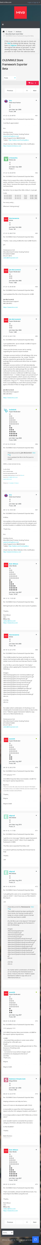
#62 (36, 173)
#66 (36, 444)
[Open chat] (35, 1239)
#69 (36, 650)
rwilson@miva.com (9, 621)
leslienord (22, 475)
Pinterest (17, 483)
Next (34, 91)
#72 (36, 886)
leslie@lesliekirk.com (13, 477)
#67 (36, 510)
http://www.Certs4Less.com (12, 146)
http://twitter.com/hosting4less (19, 140)
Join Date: (12, 109)
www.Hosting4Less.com (11, 136)
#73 (36, 1021)
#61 (36, 116)
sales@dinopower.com (10, 258)
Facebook (12, 483)
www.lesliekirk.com (7, 479)
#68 (36, 598)
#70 (36, 767)
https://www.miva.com (10, 307)
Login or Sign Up (33, 2)
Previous (10, 91)
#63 (36, 233)
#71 (36, 831)
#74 (36, 1094)
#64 (36, 287)
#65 (36, 336)
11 (27, 91)
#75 (36, 1184)
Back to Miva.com (5, 2)
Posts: (11, 111)
